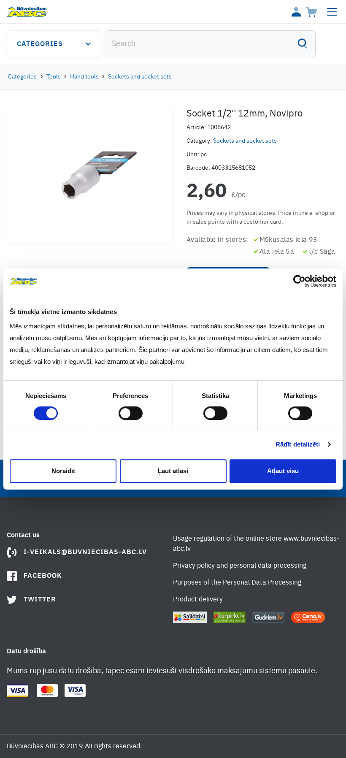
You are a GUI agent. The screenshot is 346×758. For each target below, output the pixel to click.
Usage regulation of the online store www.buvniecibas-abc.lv (256, 544)
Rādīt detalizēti (298, 444)
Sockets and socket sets (140, 77)
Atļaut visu (283, 470)
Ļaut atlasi (173, 470)
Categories (40, 44)
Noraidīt (63, 470)
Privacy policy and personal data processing (239, 566)
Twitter (40, 599)
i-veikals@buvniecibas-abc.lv (85, 552)
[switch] (131, 413)
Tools (53, 77)
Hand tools (84, 77)
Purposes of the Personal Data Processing (237, 582)
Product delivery (198, 599)
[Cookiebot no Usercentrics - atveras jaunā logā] (299, 281)
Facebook (43, 576)
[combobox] (210, 43)
